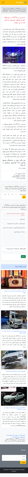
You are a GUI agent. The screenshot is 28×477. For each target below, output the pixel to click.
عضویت (23, 462)
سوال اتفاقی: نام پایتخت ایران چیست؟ (16, 249)
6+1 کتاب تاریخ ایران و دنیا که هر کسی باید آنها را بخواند (15, 291)
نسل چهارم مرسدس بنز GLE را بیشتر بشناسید (16, 371)
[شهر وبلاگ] (21, 2)
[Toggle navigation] (3, 2)
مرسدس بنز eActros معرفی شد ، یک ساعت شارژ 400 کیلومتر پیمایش (14, 332)
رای (24, 197)
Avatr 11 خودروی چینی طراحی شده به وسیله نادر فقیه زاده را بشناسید (15, 408)
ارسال (23, 256)
